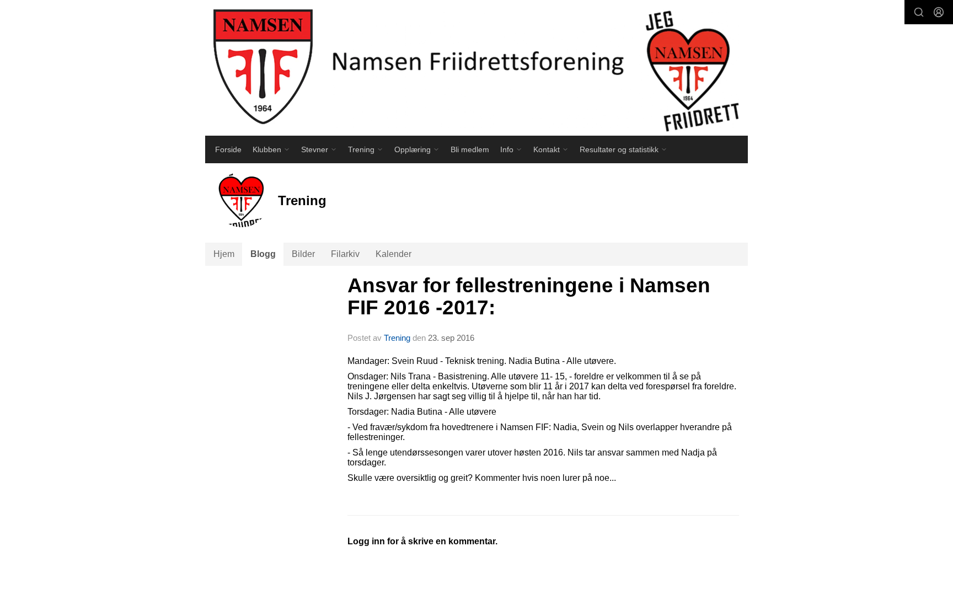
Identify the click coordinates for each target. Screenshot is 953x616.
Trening (397, 337)
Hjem (223, 254)
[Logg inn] (939, 12)
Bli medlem (470, 149)
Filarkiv (345, 254)
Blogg (263, 254)
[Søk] (919, 12)
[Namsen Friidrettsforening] (476, 68)
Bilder (303, 254)
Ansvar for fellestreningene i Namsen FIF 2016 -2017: (528, 296)
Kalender (393, 254)
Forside (228, 149)
